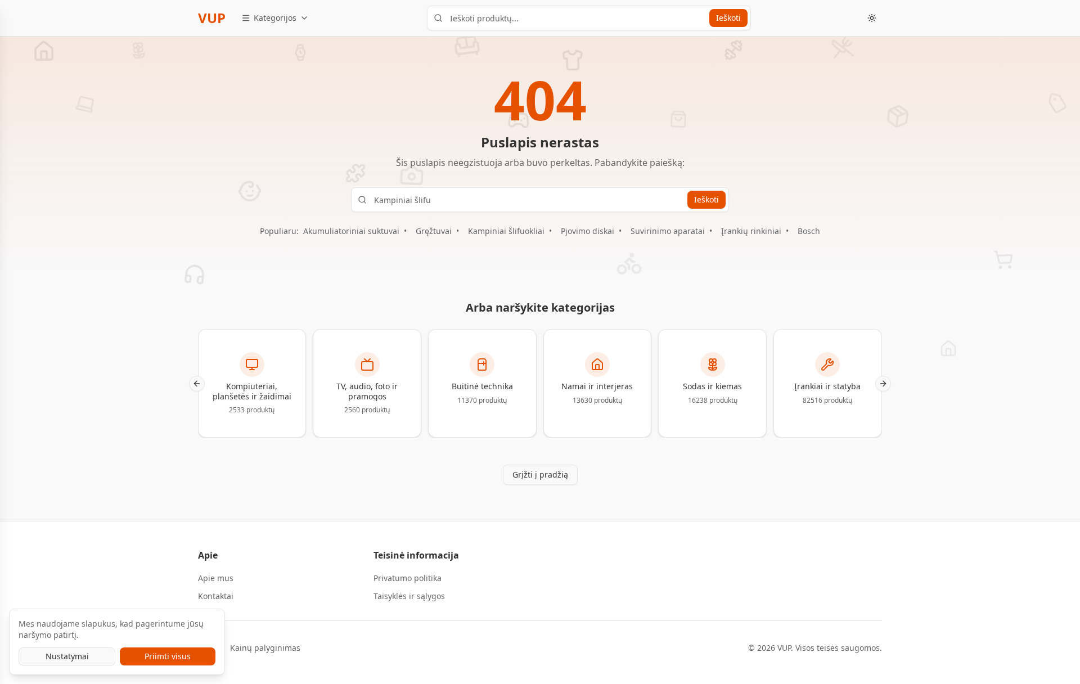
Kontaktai (215, 596)
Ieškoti (728, 17)
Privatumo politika (408, 578)
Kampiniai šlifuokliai (506, 231)
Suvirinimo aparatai (668, 231)
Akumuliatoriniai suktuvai (351, 231)
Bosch (809, 231)
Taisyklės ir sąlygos (409, 596)
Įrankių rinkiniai (751, 231)
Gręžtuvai (434, 231)
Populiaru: (279, 231)
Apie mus (215, 578)
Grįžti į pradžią (540, 474)
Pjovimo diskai (587, 231)
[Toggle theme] (872, 18)
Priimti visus (168, 656)
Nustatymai (67, 656)
